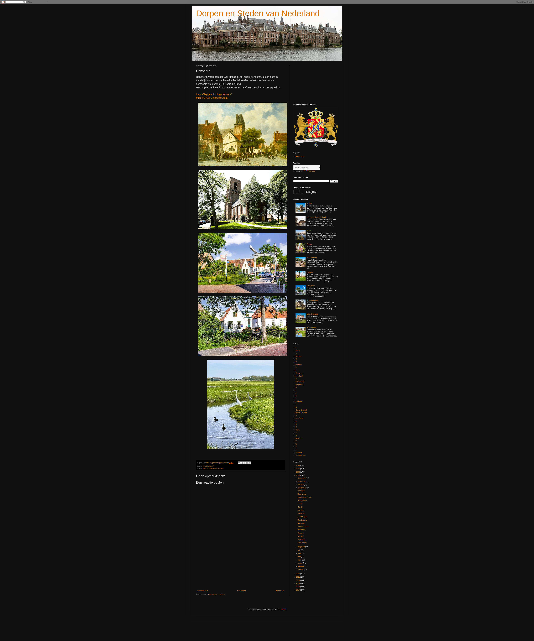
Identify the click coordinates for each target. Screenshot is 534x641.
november (302, 481)
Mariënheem (302, 501)
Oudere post (279, 590)
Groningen (300, 384)
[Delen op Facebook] (247, 462)
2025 (298, 469)
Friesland (299, 376)
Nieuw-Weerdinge (304, 497)
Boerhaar (301, 523)
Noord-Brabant (301, 410)
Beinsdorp (311, 286)
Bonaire (298, 356)
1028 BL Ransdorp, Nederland (213, 468)
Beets (309, 231)
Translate (312, 171)
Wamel (309, 204)
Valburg (300, 533)
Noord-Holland (207, 466)
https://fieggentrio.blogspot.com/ (214, 94)
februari (301, 566)
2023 (298, 475)
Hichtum (301, 510)
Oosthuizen (302, 494)
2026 (298, 466)
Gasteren (301, 513)
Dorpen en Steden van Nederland (258, 13)
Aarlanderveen (303, 527)
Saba (298, 430)
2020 (298, 580)
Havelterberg (312, 258)
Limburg (299, 402)
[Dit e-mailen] (239, 462)
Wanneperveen (313, 300)
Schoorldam (311, 328)
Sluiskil (300, 536)
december (302, 478)
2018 (298, 587)
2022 (298, 574)
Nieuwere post (202, 590)
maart (300, 563)
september (302, 488)
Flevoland (299, 373)
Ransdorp (301, 540)
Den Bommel (302, 520)
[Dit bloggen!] (241, 462)
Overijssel (299, 419)
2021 (298, 577)
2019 (298, 584)
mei (299, 557)
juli (299, 550)
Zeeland (299, 453)
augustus (301, 547)
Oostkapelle (302, 543)
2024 (298, 472)
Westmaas (302, 530)
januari (301, 570)
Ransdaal (301, 491)
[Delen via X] (244, 462)
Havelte (310, 272)
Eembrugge (302, 517)
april (300, 560)
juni (299, 553)
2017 (298, 590)
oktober (301, 485)
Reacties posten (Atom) (216, 595)
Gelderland (300, 382)
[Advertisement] (240, 566)
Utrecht (298, 438)
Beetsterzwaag (312, 314)
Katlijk (300, 507)
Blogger (283, 609)
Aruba (298, 351)
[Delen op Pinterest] (249, 462)
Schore (309, 244)
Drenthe (299, 365)
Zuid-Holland (300, 455)
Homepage (241, 590)
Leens (300, 504)
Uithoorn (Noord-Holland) (316, 217)
